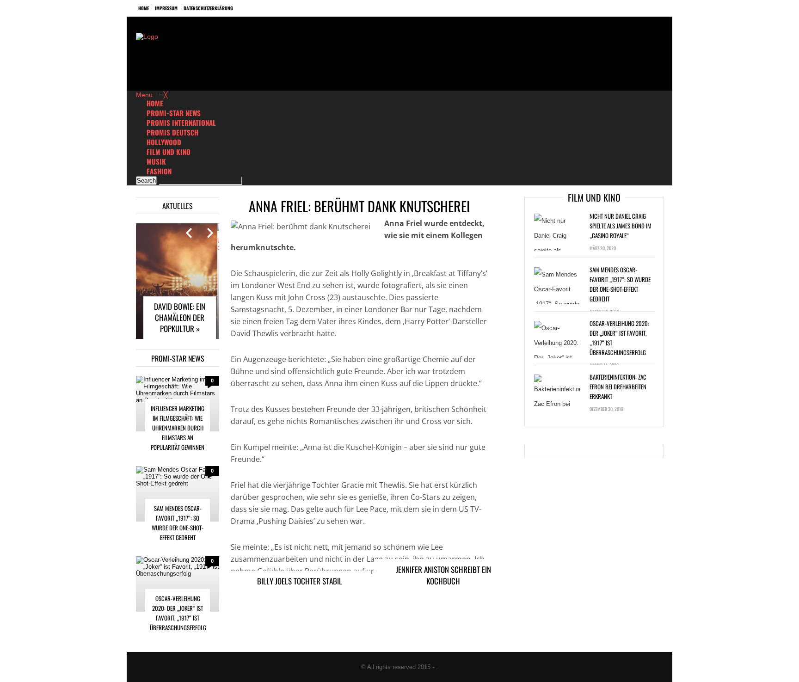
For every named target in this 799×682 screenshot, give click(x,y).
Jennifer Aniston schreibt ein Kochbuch (443, 575)
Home (143, 8)
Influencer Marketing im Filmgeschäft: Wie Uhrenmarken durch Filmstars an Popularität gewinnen (177, 428)
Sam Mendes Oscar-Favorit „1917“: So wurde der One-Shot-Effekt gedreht (177, 523)
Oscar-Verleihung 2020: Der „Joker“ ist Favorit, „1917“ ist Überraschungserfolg (178, 613)
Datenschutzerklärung (208, 8)
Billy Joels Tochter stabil (299, 581)
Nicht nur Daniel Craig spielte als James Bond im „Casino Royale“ (620, 225)
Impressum (166, 8)
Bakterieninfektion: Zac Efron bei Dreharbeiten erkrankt (618, 386)
